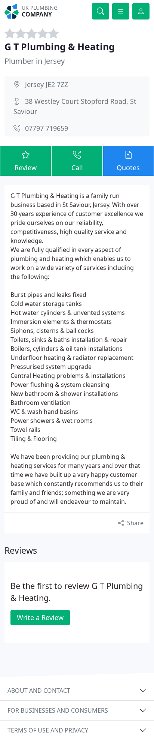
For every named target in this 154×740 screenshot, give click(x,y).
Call (77, 167)
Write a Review (40, 617)
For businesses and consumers (57, 710)
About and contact (38, 690)
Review (26, 167)
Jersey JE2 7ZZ (46, 84)
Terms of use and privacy (47, 730)
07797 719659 (46, 128)
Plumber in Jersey (34, 61)
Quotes (128, 167)
